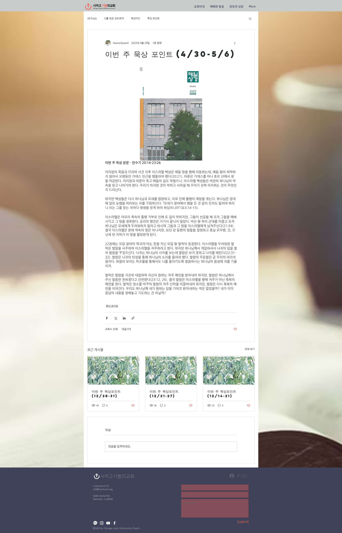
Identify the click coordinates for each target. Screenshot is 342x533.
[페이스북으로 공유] (106, 318)
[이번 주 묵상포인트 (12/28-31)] (113, 370)
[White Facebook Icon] (114, 523)
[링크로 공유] (133, 318)
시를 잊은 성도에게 (114, 18)
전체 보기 (250, 349)
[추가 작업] (235, 43)
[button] (199, 6)
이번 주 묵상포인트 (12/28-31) (106, 393)
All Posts (92, 18)
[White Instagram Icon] (101, 523)
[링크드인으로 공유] (124, 318)
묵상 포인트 (153, 18)
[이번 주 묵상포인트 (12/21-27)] (171, 370)
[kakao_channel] (95, 523)
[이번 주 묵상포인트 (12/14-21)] (229, 370)
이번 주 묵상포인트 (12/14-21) (221, 393)
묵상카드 (135, 18)
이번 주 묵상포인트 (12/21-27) (164, 393)
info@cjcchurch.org (103, 489)
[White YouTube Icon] (108, 523)
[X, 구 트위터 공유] (115, 318)
